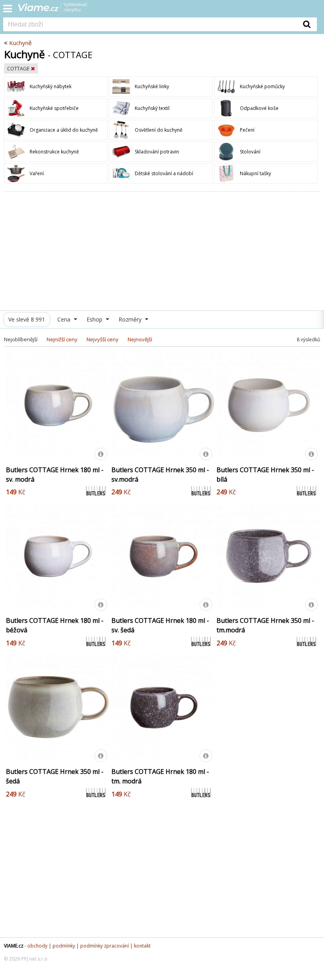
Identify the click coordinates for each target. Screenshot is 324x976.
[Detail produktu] (100, 454)
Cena (64, 319)
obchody (37, 945)
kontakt (142, 945)
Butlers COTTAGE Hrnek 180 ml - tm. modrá (160, 776)
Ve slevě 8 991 (26, 319)
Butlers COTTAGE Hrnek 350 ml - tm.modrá (265, 625)
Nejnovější (140, 339)
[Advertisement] (162, 251)
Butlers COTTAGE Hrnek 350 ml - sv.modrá (160, 474)
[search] (150, 24)
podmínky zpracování (104, 945)
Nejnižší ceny (62, 339)
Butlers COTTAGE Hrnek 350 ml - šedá (55, 776)
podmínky (64, 945)
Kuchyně (20, 43)
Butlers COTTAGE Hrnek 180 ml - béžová (55, 625)
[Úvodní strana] (57, 10)
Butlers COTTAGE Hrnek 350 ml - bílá (265, 474)
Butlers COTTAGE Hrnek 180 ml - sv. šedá (160, 625)
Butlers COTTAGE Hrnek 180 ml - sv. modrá (55, 474)
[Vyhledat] (307, 24)
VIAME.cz (13, 945)
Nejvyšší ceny (103, 339)
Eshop (95, 319)
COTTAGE (19, 68)
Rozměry (131, 319)
